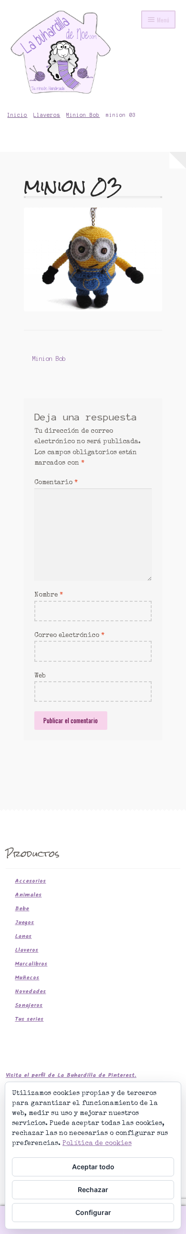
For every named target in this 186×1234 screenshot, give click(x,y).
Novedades (30, 991)
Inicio (17, 115)
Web (40, 676)
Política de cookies (97, 1143)
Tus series (29, 1019)
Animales (28, 894)
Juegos (24, 922)
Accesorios (30, 881)
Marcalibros (31, 963)
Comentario (56, 482)
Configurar (93, 1212)
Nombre (48, 595)
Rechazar (93, 1189)
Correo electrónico (69, 635)
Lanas (23, 936)
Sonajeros (28, 1005)
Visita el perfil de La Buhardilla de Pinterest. (71, 1075)
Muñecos (27, 977)
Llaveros (46, 115)
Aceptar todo (93, 1167)
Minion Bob (83, 115)
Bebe (22, 908)
